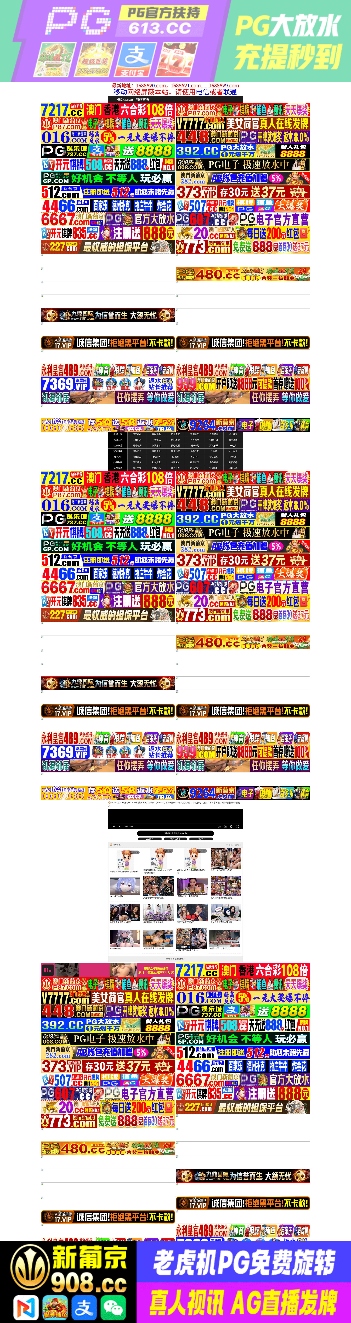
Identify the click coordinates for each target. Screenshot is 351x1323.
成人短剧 (175, 468)
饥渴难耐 (156, 445)
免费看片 (118, 468)
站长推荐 (118, 445)
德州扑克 (175, 451)
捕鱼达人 (137, 451)
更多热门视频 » (233, 845)
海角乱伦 (214, 462)
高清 (219, 826)
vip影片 (150, 839)
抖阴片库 (118, 462)
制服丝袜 (214, 440)
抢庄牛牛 (156, 451)
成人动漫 (233, 434)
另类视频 (233, 440)
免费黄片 (175, 462)
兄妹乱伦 (156, 468)
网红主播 (156, 434)
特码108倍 (175, 839)
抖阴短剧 (214, 468)
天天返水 (233, 451)
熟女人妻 (156, 462)
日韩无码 (233, 468)
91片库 (194, 457)
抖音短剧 (137, 457)
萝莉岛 (233, 457)
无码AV (117, 457)
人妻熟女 (194, 440)
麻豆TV (156, 457)
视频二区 (118, 440)
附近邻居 (137, 445)
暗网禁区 (194, 462)
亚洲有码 (194, 434)
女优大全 (214, 457)
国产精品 (137, 434)
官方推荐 (118, 451)
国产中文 (137, 468)
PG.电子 (201, 839)
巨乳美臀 (175, 440)
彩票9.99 (194, 451)
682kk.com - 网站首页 (133, 99)
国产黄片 (137, 462)
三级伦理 (137, 440)
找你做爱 (175, 445)
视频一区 (118, 434)
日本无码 (175, 434)
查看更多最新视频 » (175, 959)
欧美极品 (214, 434)
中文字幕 (156, 440)
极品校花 (194, 468)
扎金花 (214, 451)
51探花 (175, 457)
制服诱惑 (233, 462)
